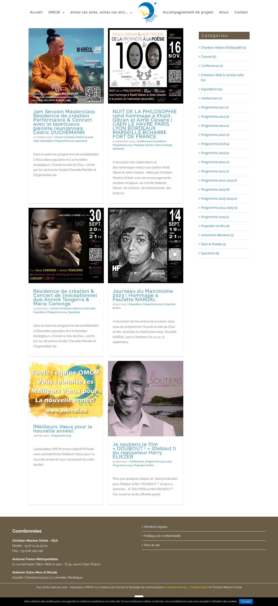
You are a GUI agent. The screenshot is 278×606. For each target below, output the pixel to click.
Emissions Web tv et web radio (77, 308)
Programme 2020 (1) (215, 162)
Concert (58, 137)
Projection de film (144, 145)
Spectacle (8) (210, 253)
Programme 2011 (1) (214, 107)
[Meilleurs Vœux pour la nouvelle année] (62, 429)
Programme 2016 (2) (215, 135)
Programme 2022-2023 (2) (219, 180)
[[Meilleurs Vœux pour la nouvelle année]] (66, 390)
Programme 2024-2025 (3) (219, 208)
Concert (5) (208, 56)
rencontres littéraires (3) (217, 235)
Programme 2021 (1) (215, 171)
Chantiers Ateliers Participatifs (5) (223, 47)
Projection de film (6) (215, 226)
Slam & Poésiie (163, 145)
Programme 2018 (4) (215, 144)
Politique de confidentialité (162, 536)
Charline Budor (198, 587)
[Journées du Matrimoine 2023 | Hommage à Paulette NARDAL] (145, 245)
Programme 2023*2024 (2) (219, 198)
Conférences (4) (212, 66)
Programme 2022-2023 (158, 461)
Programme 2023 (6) (215, 189)
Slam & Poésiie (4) (213, 244)
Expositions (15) (211, 89)
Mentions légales (156, 527)
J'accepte (246, 601)
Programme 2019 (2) (215, 153)
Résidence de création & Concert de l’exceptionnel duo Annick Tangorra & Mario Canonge (65, 297)
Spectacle (81, 140)
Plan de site (152, 545)
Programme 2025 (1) (215, 217)
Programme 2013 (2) (215, 116)
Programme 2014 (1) (215, 126)
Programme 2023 (64, 140)
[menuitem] (37, 12)
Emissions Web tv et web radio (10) (222, 77)
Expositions (46, 140)
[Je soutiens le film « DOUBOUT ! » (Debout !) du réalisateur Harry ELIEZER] (145, 398)
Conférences (144, 141)
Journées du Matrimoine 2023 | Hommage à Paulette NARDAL (143, 295)
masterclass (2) (211, 98)
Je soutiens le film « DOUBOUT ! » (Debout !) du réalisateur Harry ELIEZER (144, 450)
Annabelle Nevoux (176, 587)
